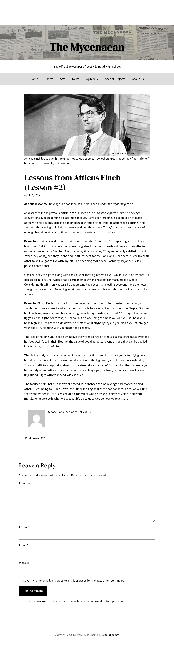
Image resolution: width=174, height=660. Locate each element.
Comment (26, 483)
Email (23, 545)
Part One (46, 280)
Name (24, 527)
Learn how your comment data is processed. (97, 601)
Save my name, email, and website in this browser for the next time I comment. (73, 580)
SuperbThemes (110, 634)
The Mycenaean (87, 47)
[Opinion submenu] (97, 79)
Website (24, 563)
